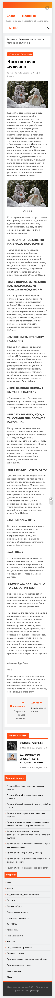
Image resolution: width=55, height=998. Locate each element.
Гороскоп (11, 900)
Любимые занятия (15, 935)
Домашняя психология (20, 54)
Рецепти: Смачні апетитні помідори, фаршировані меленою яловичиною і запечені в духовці (28, 834)
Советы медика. (14, 971)
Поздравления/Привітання (19, 947)
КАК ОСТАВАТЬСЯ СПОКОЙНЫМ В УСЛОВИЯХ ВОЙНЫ (31, 758)
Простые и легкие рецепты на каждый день (27, 959)
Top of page (47, 8)
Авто (9, 882)
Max (11, 72)
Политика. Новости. (16, 953)
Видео (10, 888)
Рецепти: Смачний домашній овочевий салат (27, 867)
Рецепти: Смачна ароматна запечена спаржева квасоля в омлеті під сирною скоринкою (28, 824)
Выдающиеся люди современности (23, 894)
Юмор (10, 977)
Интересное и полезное (18, 918)
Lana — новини (21, 16)
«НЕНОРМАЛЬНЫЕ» (31, 743)
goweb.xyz (34, 990)
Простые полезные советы (19, 965)
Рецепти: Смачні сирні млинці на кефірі (25, 852)
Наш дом (11, 941)
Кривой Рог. (12, 929)
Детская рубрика (14, 906)
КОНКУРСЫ (12, 923)
